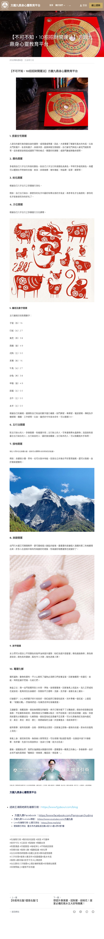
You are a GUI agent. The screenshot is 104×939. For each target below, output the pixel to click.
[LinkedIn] (86, 911)
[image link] (4, 5)
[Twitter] (80, 911)
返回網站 (15, 911)
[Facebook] (74, 911)
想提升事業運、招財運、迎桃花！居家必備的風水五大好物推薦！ (72, 902)
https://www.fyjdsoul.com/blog (59, 807)
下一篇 (56, 897)
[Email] (93, 911)
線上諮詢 (96, 5)
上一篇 (14, 897)
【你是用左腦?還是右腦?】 (24, 900)
